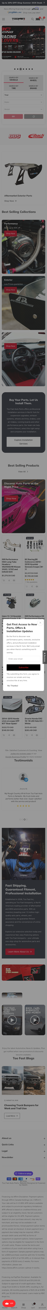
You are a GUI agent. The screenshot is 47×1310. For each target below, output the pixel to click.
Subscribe (23, 667)
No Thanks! (12, 685)
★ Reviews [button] (45, 657)
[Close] (40, 622)
